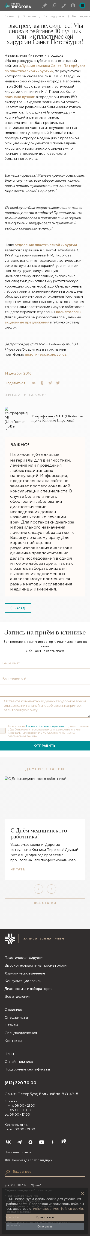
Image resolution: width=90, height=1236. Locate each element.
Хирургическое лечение (25, 973)
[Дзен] (52, 1142)
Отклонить (45, 1226)
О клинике (29, 16)
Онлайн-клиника (19, 1061)
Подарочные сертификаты (27, 1069)
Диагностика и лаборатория (28, 988)
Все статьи (45, 903)
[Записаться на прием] (45, 6)
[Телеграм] (19, 1142)
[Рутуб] (63, 1142)
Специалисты (16, 1017)
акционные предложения (27, 322)
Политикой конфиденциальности (47, 726)
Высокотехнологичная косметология (36, 965)
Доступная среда (18, 1152)
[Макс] (30, 1142)
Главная (10, 16)
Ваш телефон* (14, 679)
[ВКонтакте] (33, 383)
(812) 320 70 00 (20, 1082)
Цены (9, 1054)
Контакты (13, 1040)
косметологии (68, 312)
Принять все (45, 1217)
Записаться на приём (43, 938)
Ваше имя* (11, 663)
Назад (20, 608)
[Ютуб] (41, 1142)
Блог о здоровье (54, 16)
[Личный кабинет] (73, 6)
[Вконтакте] (8, 1142)
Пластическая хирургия (24, 957)
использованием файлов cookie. (58, 1208)
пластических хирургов (45, 354)
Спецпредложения (21, 1033)
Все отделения (17, 996)
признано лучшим (20, 97)
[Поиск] (54, 6)
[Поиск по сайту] (7, 1172)
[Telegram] (50, 383)
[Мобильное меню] (82, 6)
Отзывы (11, 1025)
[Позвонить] (63, 6)
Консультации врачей (23, 981)
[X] (58, 383)
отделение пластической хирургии (46, 245)
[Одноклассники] (42, 383)
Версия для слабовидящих (32, 1160)
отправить (45, 745)
